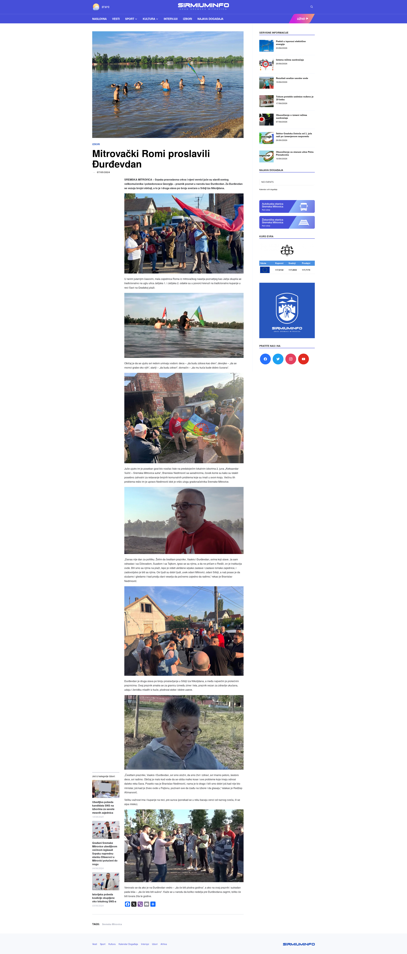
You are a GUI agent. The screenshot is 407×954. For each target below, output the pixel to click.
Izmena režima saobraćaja (290, 59)
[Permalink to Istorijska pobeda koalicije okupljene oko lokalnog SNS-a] (105, 881)
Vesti (116, 19)
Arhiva (164, 944)
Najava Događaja (210, 19)
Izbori (187, 19)
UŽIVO (301, 19)
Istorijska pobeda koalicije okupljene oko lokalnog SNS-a (104, 898)
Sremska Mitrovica (112, 924)
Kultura (149, 19)
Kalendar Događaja (128, 944)
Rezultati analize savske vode (292, 78)
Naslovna (99, 19)
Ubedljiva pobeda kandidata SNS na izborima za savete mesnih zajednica (103, 807)
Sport (129, 19)
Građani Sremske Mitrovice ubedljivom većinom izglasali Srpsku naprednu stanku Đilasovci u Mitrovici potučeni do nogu (104, 853)
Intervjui (171, 19)
